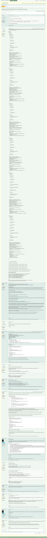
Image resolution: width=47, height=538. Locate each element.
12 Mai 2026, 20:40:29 (10, 364)
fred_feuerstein (5, 331)
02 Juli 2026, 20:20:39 (10, 438)
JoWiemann (4, 438)
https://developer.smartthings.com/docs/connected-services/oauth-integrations (18, 294)
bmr (3, 15)
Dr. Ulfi (4, 28)
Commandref (36, 3)
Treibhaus (4, 364)
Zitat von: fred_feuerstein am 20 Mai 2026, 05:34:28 (15, 470)
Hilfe (35, 537)
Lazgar (4, 321)
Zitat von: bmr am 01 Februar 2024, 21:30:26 (14, 16)
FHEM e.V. (44, 3)
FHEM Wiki (40, 3)
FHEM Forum (5, 3)
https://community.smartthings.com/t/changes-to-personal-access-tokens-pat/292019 (18, 296)
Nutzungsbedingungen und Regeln (39, 537)
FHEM (32, 3)
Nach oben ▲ (44, 537)
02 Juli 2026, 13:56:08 (10, 391)
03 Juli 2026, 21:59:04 (10, 493)
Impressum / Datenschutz (26, 3)
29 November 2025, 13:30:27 (11, 331)
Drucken (44, 530)
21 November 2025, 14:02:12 (11, 321)
